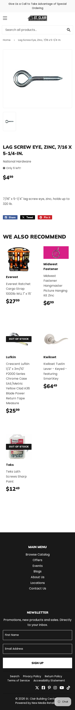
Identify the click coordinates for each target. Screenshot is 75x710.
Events (37, 566)
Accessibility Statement (49, 680)
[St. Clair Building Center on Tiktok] (68, 688)
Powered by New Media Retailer (36, 703)
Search (14, 676)
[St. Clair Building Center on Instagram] (55, 688)
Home (7, 40)
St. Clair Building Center (41, 699)
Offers (37, 560)
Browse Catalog (38, 554)
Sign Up (37, 663)
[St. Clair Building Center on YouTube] (62, 688)
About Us (37, 577)
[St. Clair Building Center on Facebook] (43, 688)
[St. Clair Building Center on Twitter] (37, 688)
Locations (37, 583)
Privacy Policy (32, 676)
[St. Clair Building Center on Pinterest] (49, 688)
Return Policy (53, 676)
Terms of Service (18, 680)
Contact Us (37, 588)
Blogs (37, 571)
